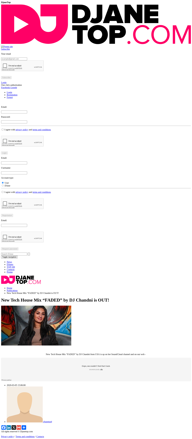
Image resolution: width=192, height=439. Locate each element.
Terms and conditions (25, 436)
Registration (12, 95)
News (9, 262)
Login (9, 92)
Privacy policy (7, 436)
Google (13, 87)
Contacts (10, 269)
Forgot (10, 97)
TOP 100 (11, 267)
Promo (10, 272)
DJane (7, 185)
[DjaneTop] (96, 44)
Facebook (5, 87)
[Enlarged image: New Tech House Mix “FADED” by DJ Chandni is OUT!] (36, 345)
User (6, 183)
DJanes (10, 264)
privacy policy (22, 129)
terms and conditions (42, 129)
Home (9, 288)
